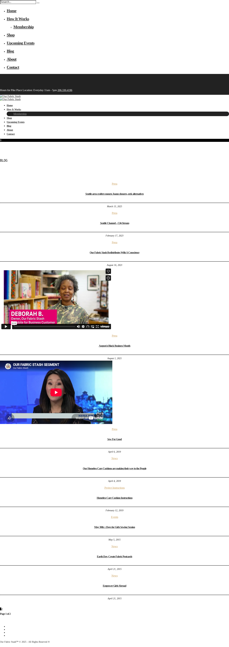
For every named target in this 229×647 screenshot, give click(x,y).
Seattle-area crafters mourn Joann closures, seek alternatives (114, 193)
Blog (10, 51)
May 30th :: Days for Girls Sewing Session (114, 527)
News (114, 458)
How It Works (18, 19)
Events (114, 517)
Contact (13, 67)
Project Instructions (114, 487)
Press (114, 183)
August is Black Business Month (114, 345)
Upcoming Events (20, 43)
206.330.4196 (65, 90)
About (11, 59)
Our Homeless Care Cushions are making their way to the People (114, 468)
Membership (23, 27)
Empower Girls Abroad (114, 585)
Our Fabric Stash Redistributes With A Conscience (114, 252)
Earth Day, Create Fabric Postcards (114, 556)
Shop (11, 35)
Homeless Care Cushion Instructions (114, 497)
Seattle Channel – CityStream (114, 223)
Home (11, 11)
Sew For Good (114, 439)
